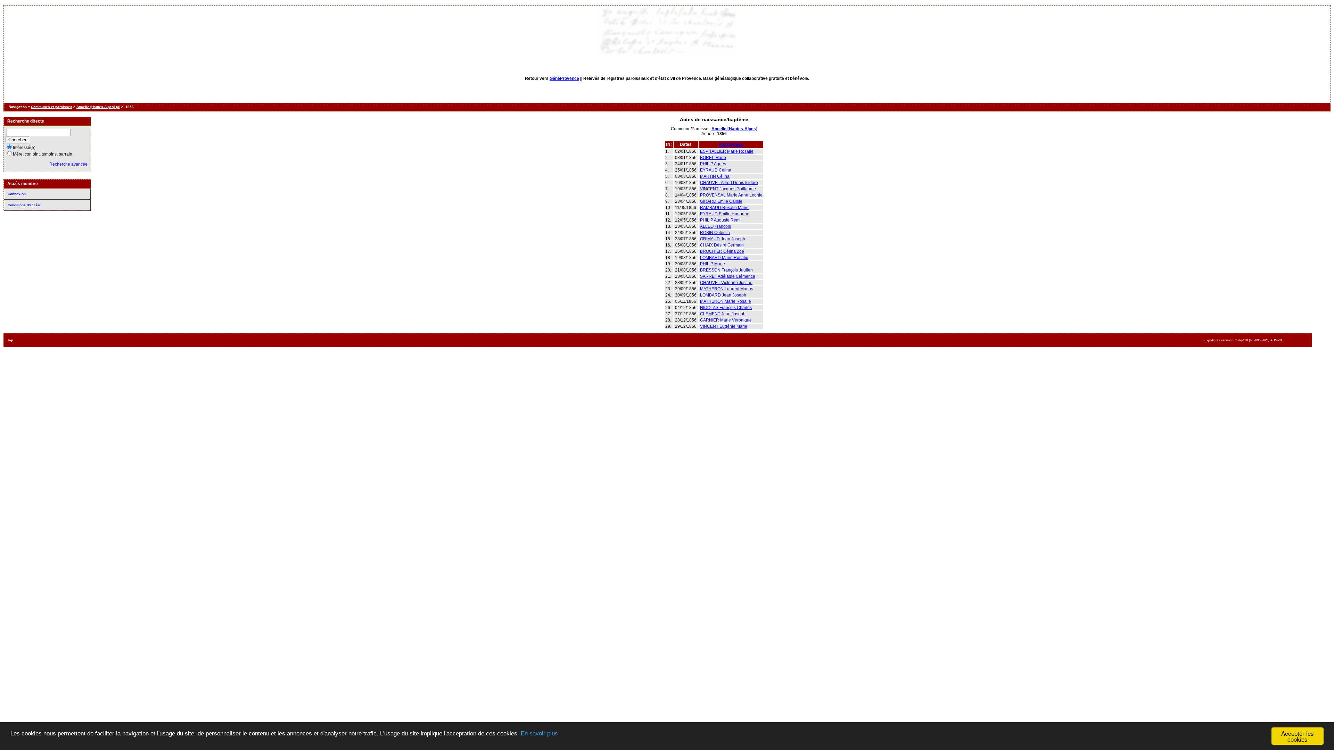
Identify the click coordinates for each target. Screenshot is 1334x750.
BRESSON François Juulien (726, 270)
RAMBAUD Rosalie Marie (724, 207)
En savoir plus (539, 733)
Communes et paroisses (51, 107)
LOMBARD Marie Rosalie (724, 257)
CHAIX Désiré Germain (722, 245)
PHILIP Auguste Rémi (720, 220)
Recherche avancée (68, 164)
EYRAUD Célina (715, 170)
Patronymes (731, 144)
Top (10, 340)
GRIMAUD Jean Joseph (722, 238)
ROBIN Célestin (715, 232)
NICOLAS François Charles (726, 307)
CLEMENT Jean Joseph (723, 313)
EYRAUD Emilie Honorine (724, 213)
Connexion (17, 194)
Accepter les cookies (1297, 736)
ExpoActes (1212, 340)
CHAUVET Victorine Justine (726, 282)
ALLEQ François (715, 226)
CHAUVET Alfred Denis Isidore (729, 182)
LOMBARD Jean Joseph (723, 295)
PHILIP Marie (712, 263)
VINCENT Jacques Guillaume (728, 188)
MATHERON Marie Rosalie (725, 301)
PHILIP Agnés (713, 163)
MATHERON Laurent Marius (726, 288)
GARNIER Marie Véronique (726, 320)
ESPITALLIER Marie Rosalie (727, 151)
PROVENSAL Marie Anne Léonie (731, 195)
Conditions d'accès (24, 205)
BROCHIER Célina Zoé (722, 251)
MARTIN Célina (715, 176)
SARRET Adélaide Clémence (727, 276)
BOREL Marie (713, 157)
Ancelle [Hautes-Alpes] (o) (98, 107)
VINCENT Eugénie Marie (723, 326)
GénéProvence (564, 78)
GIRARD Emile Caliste (721, 201)
